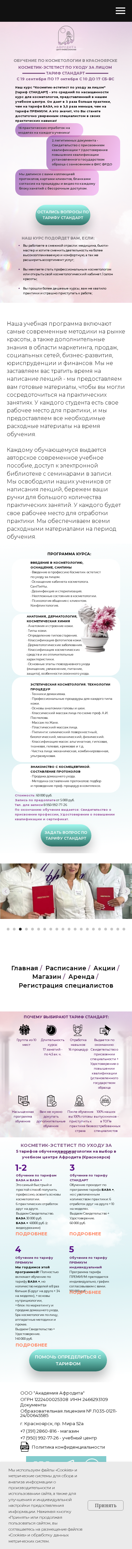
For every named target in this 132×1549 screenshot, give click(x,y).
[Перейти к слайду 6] (38, 929)
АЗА (21, 1180)
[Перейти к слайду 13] (81, 929)
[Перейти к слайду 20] (124, 929)
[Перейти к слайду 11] (69, 929)
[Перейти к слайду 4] (26, 929)
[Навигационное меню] (120, 10)
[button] (63, 215)
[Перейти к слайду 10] (63, 929)
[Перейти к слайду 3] (20, 929)
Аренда (81, 977)
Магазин (46, 977)
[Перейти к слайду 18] (111, 929)
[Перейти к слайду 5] (32, 929)
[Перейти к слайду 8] (50, 929)
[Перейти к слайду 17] (105, 929)
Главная (24, 968)
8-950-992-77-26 (55, 805)
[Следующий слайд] (126, 891)
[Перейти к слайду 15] (93, 929)
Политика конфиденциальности (68, 1447)
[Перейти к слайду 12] (75, 929)
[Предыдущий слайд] (6, 891)
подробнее (31, 1233)
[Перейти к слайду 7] (44, 929)
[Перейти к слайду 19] (117, 929)
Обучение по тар (31, 1175)
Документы (33, 1404)
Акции (104, 968)
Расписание (65, 968)
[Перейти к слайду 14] (87, 929)
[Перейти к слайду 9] (57, 929)
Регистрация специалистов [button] (66, 985)
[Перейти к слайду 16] (99, 929)
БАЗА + (108, 1189)
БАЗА (47, 106)
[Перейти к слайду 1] (8, 929)
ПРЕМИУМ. (39, 111)
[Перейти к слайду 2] (14, 929)
